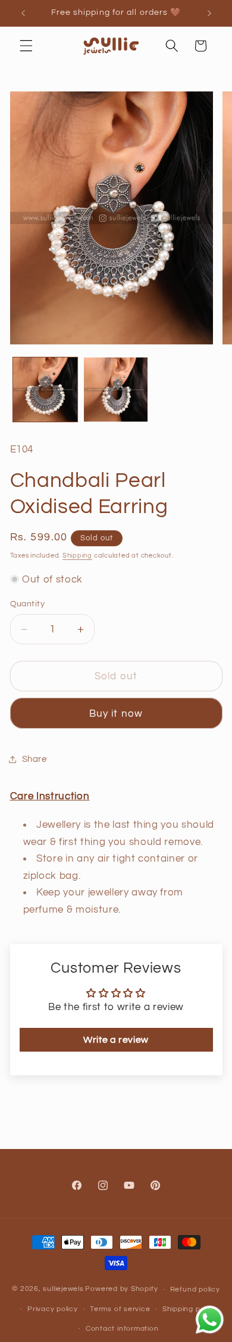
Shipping (77, 555)
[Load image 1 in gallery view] (45, 389)
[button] (26, 45)
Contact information (122, 1328)
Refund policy (195, 1289)
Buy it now (116, 713)
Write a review (116, 1040)
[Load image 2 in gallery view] (116, 389)
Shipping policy (189, 1309)
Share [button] (34, 759)
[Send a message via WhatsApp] (209, 1319)
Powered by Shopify (121, 1289)
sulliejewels (63, 1289)
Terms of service (120, 1309)
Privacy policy (52, 1309)
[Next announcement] (209, 13)
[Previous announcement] (23, 13)
